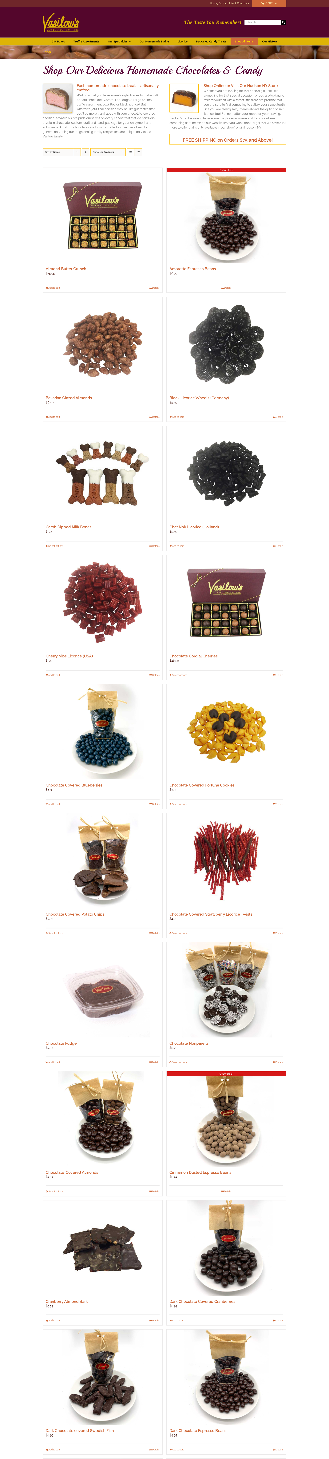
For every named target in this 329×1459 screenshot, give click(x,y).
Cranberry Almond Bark (67, 1301)
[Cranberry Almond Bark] (102, 1248)
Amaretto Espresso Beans (192, 269)
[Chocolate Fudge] (102, 989)
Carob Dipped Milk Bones (69, 527)
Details (156, 288)
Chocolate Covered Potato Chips (75, 914)
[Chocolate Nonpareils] (226, 989)
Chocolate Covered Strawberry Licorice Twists (210, 914)
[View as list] (138, 152)
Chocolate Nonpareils (188, 1043)
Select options (55, 546)
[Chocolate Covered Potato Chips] (102, 860)
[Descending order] (85, 152)
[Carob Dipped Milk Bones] (102, 473)
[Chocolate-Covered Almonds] (102, 1119)
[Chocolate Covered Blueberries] (102, 731)
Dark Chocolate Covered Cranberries (202, 1301)
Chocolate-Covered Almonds (72, 1172)
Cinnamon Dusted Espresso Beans (200, 1172)
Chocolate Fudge (61, 1043)
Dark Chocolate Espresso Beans (198, 1430)
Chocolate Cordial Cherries (193, 656)
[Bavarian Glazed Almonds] (102, 344)
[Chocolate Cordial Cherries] (226, 602)
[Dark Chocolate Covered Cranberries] (226, 1248)
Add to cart (54, 288)
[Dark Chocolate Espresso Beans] (226, 1377)
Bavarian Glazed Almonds (69, 398)
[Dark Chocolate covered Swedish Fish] (102, 1377)
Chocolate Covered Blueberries (74, 785)
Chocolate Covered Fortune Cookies (202, 785)
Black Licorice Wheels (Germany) (199, 398)
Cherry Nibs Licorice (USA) (69, 656)
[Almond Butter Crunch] (102, 215)
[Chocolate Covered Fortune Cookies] (226, 731)
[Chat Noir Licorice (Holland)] (226, 473)
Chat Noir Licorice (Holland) (194, 527)
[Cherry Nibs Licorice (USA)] (102, 602)
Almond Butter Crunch (66, 269)
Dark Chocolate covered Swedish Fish (80, 1430)
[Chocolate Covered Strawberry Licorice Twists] (226, 860)
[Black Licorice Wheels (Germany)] (226, 344)
